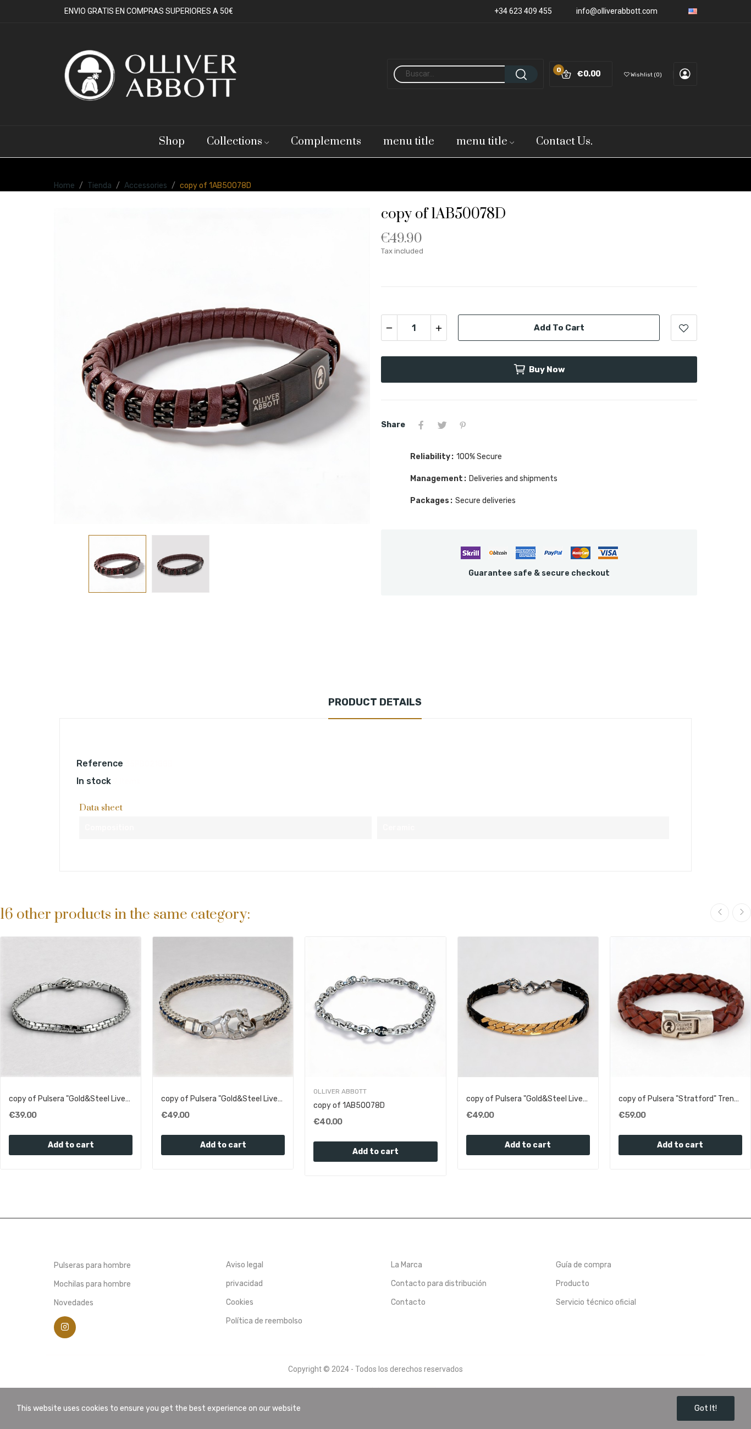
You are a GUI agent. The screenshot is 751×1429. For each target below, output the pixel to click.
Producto (572, 1283)
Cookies (239, 1302)
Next (344, 365)
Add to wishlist (684, 328)
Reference (99, 763)
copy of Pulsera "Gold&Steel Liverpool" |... (70, 1099)
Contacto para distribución (439, 1283)
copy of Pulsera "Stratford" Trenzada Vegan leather (680, 1099)
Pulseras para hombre (92, 1265)
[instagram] (65, 1327)
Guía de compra (583, 1265)
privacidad (244, 1283)
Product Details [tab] (375, 702)
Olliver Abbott (340, 1091)
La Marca (406, 1265)
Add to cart (559, 328)
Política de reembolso (264, 1321)
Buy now (547, 369)
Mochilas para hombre (92, 1284)
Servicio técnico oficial (596, 1302)
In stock (93, 781)
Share (421, 425)
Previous (79, 365)
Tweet (442, 425)
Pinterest (462, 425)
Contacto (408, 1302)
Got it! (705, 1408)
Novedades (73, 1302)
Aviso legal (244, 1265)
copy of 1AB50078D (349, 1105)
